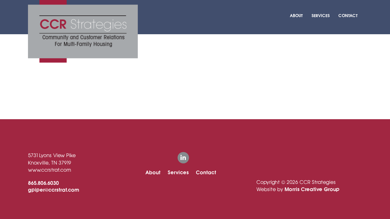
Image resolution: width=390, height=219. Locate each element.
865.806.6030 (43, 183)
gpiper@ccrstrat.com (53, 190)
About (296, 15)
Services (320, 15)
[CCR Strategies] (83, 31)
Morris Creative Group (312, 189)
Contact (348, 15)
